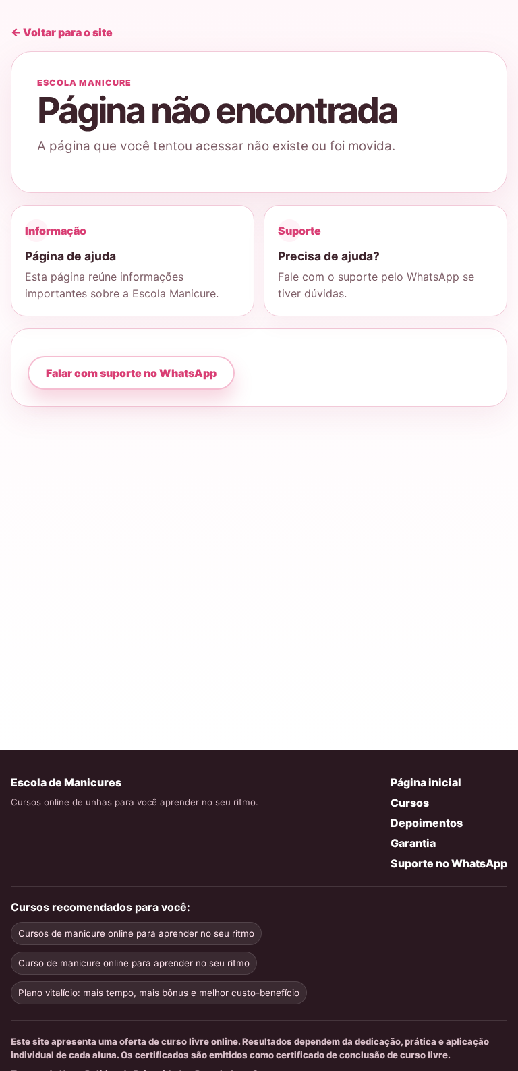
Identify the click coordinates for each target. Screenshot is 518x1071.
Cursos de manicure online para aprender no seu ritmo (136, 933)
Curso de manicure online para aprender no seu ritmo (134, 963)
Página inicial (426, 782)
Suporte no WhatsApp (449, 863)
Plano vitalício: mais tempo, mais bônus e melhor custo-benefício (158, 992)
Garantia (413, 843)
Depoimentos (427, 823)
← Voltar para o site (62, 32)
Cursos (410, 802)
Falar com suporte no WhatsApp (131, 373)
